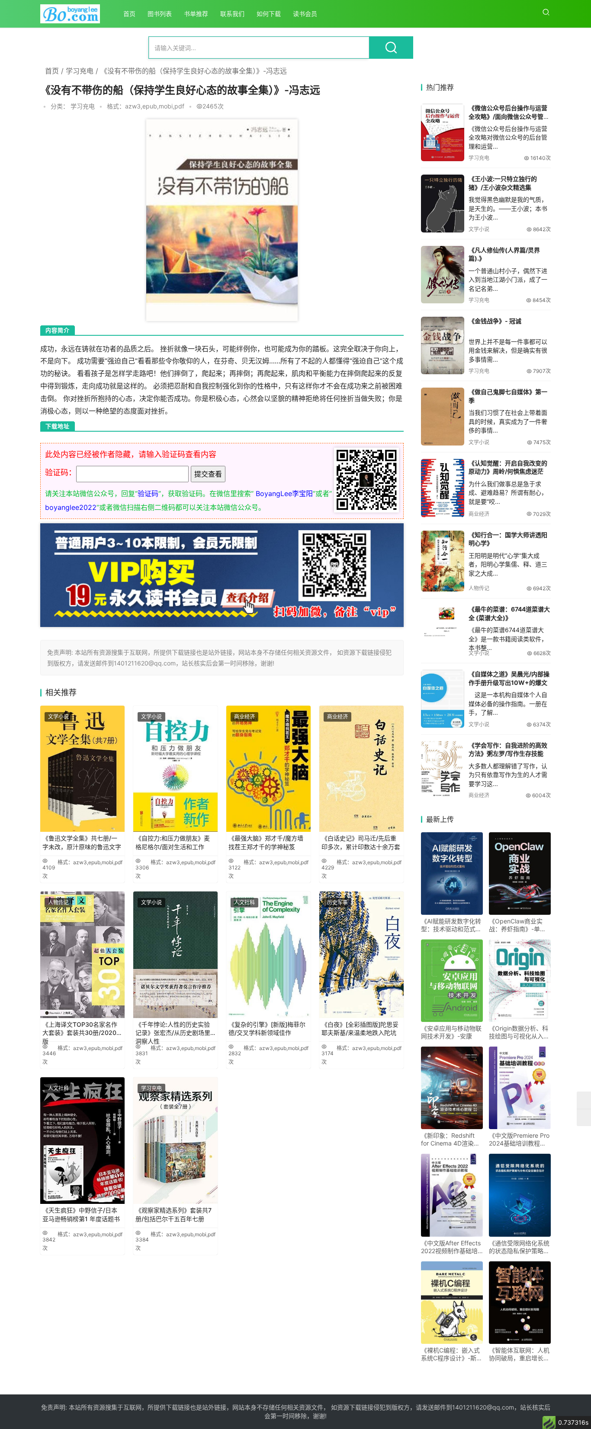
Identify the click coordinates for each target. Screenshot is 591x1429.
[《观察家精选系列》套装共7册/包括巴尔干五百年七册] (175, 1140)
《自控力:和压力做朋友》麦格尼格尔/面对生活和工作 (172, 842)
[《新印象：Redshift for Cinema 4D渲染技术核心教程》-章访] (452, 1088)
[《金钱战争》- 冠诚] (442, 345)
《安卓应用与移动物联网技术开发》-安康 (451, 1032)
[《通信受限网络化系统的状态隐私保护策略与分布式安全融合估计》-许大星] (520, 1195)
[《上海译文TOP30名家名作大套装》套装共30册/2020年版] (82, 954)
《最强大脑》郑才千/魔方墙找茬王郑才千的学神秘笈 (265, 842)
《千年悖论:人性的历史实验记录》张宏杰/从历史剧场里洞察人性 (172, 1030)
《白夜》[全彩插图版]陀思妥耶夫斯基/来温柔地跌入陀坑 (359, 1029)
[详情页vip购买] (222, 529)
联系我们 (232, 13)
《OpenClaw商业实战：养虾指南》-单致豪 (517, 925)
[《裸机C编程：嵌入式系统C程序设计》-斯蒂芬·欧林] (452, 1302)
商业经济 (244, 716)
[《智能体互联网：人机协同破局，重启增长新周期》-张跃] (520, 1302)
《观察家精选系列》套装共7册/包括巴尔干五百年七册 (173, 1214)
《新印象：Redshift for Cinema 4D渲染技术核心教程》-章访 (450, 1139)
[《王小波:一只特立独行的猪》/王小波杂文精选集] (442, 203)
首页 (129, 13)
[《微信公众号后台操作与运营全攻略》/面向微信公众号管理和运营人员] (442, 132)
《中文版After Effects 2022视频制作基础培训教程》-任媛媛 (451, 1247)
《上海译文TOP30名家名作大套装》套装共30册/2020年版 (82, 1030)
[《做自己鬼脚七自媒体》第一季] (442, 416)
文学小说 (58, 716)
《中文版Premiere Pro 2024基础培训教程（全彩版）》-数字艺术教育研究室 (519, 1139)
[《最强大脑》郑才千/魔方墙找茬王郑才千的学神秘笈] (268, 769)
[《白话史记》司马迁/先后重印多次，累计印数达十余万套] (361, 769)
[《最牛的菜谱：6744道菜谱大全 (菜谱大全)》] (442, 622)
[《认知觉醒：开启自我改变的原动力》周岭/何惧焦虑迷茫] (442, 488)
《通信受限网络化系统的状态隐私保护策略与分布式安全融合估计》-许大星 (519, 1247)
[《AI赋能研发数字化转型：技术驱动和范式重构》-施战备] (452, 873)
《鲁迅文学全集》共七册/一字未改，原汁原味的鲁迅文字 (81, 842)
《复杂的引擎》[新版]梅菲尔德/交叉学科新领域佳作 (266, 1029)
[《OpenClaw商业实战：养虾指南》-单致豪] (520, 873)
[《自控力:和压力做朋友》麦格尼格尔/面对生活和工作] (175, 769)
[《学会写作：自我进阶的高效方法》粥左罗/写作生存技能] (442, 770)
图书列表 (160, 13)
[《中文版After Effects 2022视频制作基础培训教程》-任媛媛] (452, 1195)
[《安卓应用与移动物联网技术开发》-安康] (452, 980)
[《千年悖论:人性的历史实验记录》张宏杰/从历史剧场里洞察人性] (175, 954)
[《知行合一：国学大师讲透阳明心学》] (442, 561)
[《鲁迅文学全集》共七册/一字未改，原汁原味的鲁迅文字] (82, 769)
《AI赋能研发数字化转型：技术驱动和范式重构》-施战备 (451, 925)
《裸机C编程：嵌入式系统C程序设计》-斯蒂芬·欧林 (451, 1354)
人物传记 (58, 902)
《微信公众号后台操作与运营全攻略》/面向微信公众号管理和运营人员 (509, 116)
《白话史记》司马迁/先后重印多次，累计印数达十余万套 (360, 842)
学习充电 (79, 71)
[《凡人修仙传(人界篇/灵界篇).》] (442, 274)
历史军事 (337, 902)
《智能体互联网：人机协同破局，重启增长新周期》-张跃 (519, 1354)
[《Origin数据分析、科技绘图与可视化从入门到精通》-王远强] (520, 980)
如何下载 (269, 13)
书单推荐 (196, 13)
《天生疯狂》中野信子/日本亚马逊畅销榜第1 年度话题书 (81, 1214)
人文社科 (244, 902)
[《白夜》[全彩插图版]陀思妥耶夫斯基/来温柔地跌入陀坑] (361, 954)
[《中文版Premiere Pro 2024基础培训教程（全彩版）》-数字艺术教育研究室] (520, 1088)
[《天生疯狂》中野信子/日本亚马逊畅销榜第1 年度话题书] (82, 1140)
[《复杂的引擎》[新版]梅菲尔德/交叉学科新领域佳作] (268, 954)
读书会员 (305, 13)
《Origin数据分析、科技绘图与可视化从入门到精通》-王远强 (519, 1032)
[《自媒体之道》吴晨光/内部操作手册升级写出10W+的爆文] (442, 698)
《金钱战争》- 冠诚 (495, 321)
